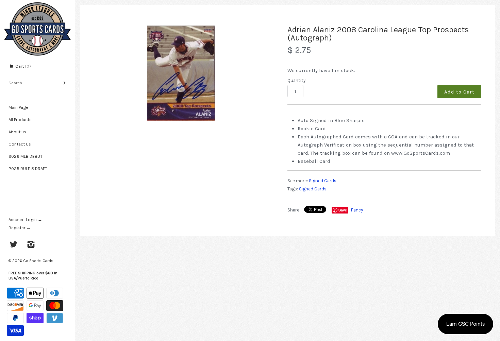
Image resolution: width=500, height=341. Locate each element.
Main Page (18, 107)
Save (342, 209)
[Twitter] (14, 245)
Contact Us (20, 144)
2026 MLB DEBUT (26, 156)
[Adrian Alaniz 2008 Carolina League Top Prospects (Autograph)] (181, 73)
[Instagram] (31, 245)
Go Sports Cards (38, 260)
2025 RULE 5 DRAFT (28, 168)
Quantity (296, 80)
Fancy (357, 209)
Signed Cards (322, 180)
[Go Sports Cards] (37, 6)
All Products (20, 119)
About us (17, 131)
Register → (20, 227)
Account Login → (25, 219)
